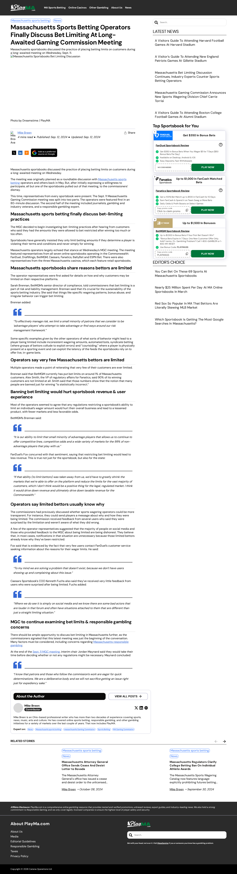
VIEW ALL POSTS (126, 696)
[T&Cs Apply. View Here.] (220, 145)
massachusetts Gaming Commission (79, 729)
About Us (16, 831)
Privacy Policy (19, 856)
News (57, 20)
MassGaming (162, 843)
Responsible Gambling (25, 846)
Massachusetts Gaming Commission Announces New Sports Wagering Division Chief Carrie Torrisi (190, 97)
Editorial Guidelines (23, 841)
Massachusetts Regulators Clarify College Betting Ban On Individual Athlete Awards (193, 765)
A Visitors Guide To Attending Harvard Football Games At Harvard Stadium (189, 43)
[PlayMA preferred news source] (44, 153)
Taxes (14, 851)
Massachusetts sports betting (30, 20)
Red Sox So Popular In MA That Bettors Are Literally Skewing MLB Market (186, 305)
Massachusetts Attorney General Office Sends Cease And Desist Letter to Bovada (85, 765)
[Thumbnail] (35, 767)
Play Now (207, 167)
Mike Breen (25, 133)
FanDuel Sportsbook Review (172, 145)
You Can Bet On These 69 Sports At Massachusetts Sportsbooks (181, 273)
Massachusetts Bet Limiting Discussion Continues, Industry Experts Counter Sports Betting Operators (187, 77)
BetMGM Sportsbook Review (172, 231)
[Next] (224, 741)
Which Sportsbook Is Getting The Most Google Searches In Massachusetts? (189, 321)
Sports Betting (104, 729)
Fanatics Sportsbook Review (172, 190)
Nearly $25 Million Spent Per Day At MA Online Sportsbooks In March (188, 289)
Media (14, 836)
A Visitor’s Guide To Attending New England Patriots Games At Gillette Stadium (187, 59)
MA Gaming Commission (123, 729)
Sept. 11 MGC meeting (46, 652)
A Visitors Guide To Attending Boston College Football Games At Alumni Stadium (188, 115)
